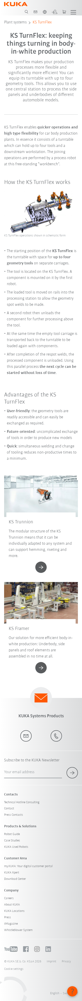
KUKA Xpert (11, 872)
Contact (9, 808)
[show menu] (73, 12)
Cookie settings (13, 969)
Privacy (66, 961)
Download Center (15, 879)
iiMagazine (11, 924)
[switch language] (44, 12)
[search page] (26, 12)
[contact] (35, 12)
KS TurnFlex (42, 22)
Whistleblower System (18, 930)
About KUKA (12, 904)
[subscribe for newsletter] (72, 772)
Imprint (51, 961)
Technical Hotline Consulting (21, 802)
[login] (54, 12)
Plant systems (15, 22)
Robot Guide (12, 834)
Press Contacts (13, 815)
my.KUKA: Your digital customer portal (28, 866)
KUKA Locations (14, 911)
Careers (9, 898)
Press (7, 917)
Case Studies (12, 840)
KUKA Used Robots (16, 847)
